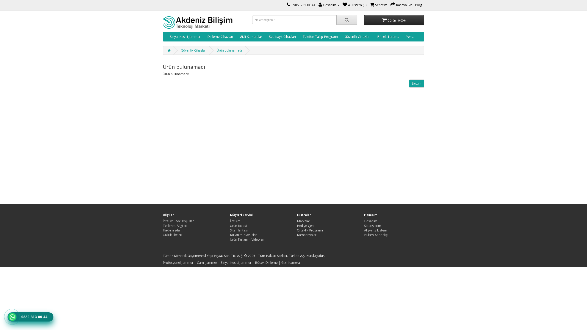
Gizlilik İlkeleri (172, 235)
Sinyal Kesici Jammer (185, 36)
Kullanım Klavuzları (244, 235)
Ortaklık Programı (310, 230)
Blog (418, 5)
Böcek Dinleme (266, 262)
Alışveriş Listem (375, 230)
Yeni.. (410, 36)
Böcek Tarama (388, 36)
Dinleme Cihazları (220, 36)
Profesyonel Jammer (178, 262)
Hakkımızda (171, 230)
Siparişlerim (372, 225)
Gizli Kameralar (251, 36)
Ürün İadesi (238, 225)
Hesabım (370, 221)
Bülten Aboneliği (376, 235)
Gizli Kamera (290, 262)
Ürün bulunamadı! (230, 50)
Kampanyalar (306, 235)
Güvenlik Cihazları (357, 36)
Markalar (303, 221)
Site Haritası (239, 230)
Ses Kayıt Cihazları (282, 36)
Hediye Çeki (305, 225)
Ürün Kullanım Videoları (247, 239)
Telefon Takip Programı (320, 36)
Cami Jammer (207, 262)
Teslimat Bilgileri (175, 225)
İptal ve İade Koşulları (178, 221)
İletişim (235, 221)
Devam (416, 83)
